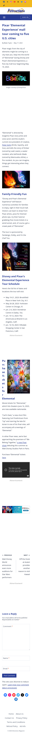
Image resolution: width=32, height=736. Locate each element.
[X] (7, 2)
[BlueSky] (21, 2)
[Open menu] (4, 17)
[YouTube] (14, 2)
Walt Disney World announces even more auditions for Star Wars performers (7, 566)
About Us (19, 714)
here (4, 457)
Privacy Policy (21, 718)
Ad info (23, 726)
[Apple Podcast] (25, 2)
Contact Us (9, 718)
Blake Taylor (8, 43)
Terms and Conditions (16, 722)
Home (11, 714)
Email (6, 668)
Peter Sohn (6, 145)
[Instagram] (11, 2)
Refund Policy (12, 726)
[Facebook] (4, 2)
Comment (8, 626)
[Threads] (18, 2)
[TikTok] (4, 5)
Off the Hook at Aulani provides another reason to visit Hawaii (24, 565)
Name (6, 658)
